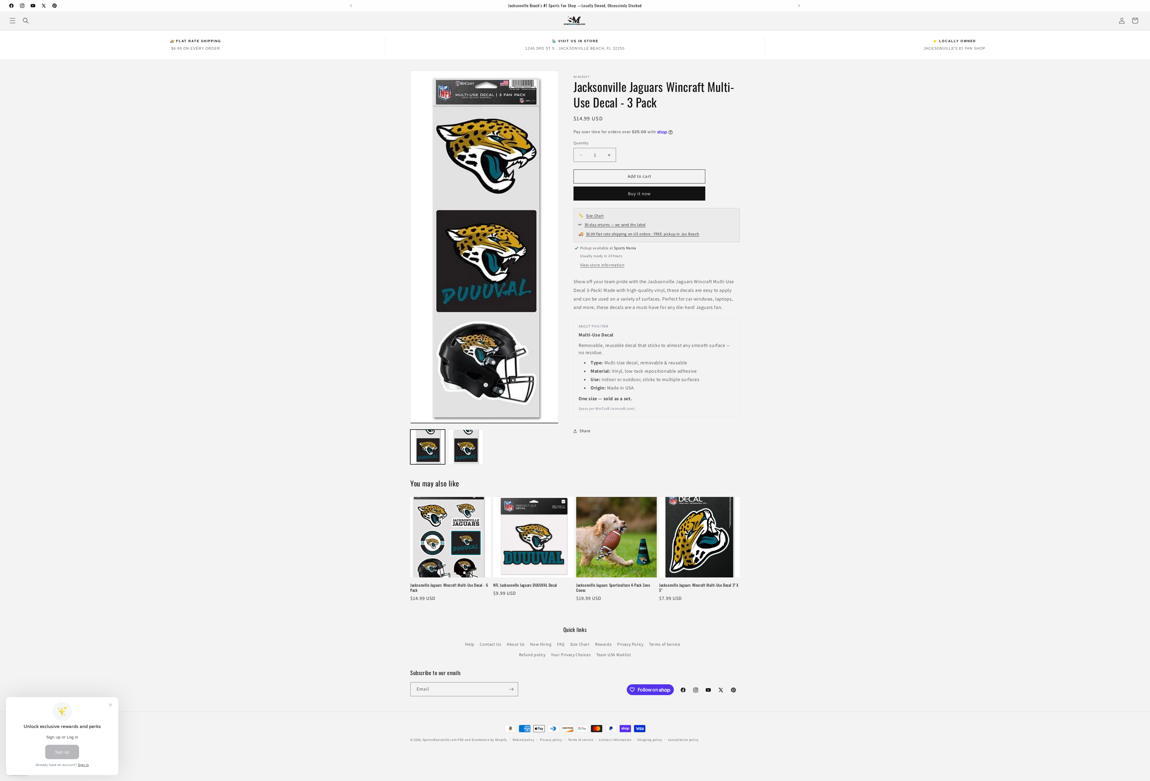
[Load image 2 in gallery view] (465, 447)
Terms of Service (664, 644)
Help (469, 644)
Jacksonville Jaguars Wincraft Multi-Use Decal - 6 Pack (449, 588)
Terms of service (580, 740)
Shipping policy (649, 740)
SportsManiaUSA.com (440, 740)
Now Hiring (540, 644)
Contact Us (490, 644)
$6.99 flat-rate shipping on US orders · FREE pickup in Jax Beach (642, 234)
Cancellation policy (683, 740)
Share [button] (585, 431)
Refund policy (532, 654)
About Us (516, 644)
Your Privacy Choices (571, 654)
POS (461, 740)
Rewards (603, 644)
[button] (12, 20)
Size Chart (595, 215)
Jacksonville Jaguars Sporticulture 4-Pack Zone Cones (613, 588)
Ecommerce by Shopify (489, 740)
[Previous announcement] (351, 5)
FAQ (561, 644)
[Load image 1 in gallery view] (427, 447)
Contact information (615, 740)
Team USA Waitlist (613, 654)
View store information (602, 265)
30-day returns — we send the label (615, 225)
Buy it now (639, 193)
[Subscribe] (511, 689)
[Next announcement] (799, 5)
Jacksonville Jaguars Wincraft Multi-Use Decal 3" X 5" (699, 588)
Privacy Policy (630, 644)
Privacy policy (551, 740)
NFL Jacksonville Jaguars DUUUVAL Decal (525, 585)
